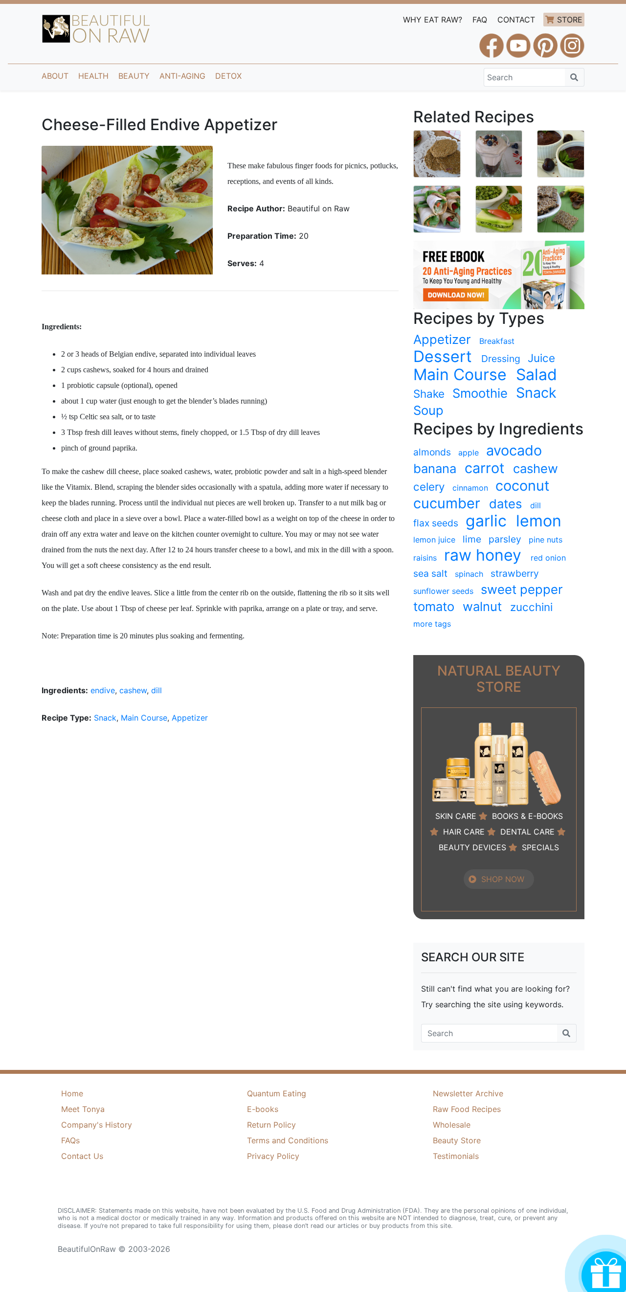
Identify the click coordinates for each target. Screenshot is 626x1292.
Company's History (96, 1125)
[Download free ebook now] (498, 274)
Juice (541, 357)
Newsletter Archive (468, 1093)
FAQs (70, 1140)
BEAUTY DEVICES (472, 847)
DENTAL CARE (527, 832)
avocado (514, 450)
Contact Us (82, 1156)
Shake (429, 393)
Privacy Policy (273, 1156)
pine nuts (545, 539)
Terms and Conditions (287, 1140)
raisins (425, 558)
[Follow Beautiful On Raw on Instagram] (572, 41)
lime (472, 539)
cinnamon (470, 488)
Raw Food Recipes (467, 1109)
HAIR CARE (464, 832)
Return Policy (271, 1125)
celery (429, 486)
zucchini (531, 606)
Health (93, 76)
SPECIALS (540, 847)
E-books (262, 1109)
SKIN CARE (455, 816)
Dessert (442, 356)
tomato (433, 606)
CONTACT (516, 19)
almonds (432, 452)
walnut (482, 606)
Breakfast (496, 341)
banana (434, 468)
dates (505, 503)
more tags (432, 624)
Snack (105, 718)
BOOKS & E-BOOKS (527, 816)
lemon (538, 521)
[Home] (96, 29)
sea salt (430, 573)
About (55, 76)
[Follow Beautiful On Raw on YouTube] (518, 41)
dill (156, 690)
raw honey (482, 555)
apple (468, 452)
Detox (228, 76)
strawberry (515, 573)
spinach (469, 574)
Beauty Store (457, 1140)
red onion (548, 558)
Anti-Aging (182, 76)
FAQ (479, 19)
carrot (484, 468)
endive (102, 690)
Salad (536, 375)
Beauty (134, 76)
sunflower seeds (443, 591)
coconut (522, 486)
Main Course (144, 718)
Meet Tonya (83, 1109)
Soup (428, 410)
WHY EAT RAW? (432, 19)
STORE (569, 19)
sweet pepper (522, 589)
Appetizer (190, 718)
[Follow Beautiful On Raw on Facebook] (491, 41)
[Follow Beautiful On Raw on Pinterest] (545, 41)
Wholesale (451, 1125)
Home (72, 1093)
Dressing (500, 358)
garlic (486, 521)
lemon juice (434, 539)
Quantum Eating (276, 1093)
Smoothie (480, 393)
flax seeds (435, 523)
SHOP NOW (502, 879)
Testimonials (456, 1156)
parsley (505, 539)
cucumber (446, 503)
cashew (133, 690)
